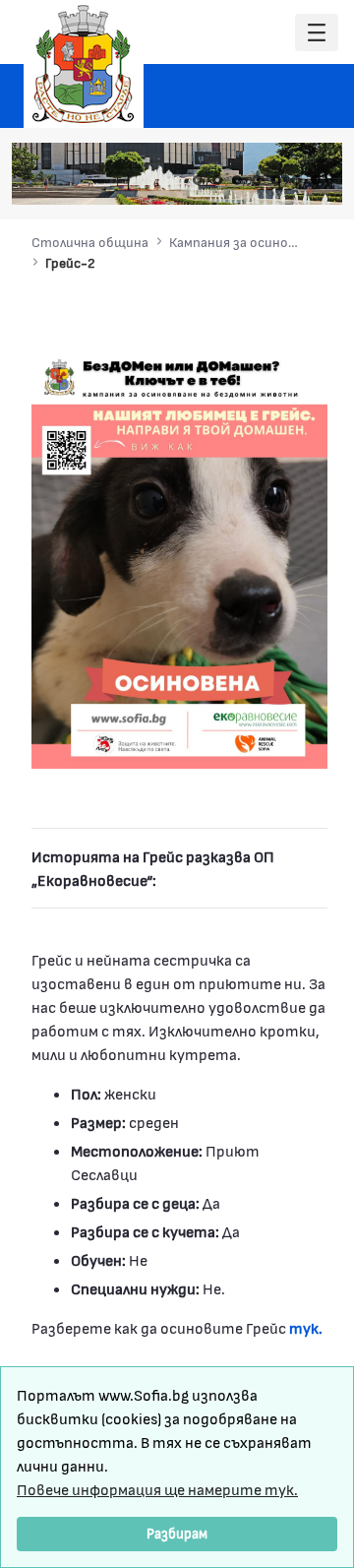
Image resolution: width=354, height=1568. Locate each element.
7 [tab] (316, 180)
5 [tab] (276, 180)
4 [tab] (257, 180)
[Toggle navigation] (316, 33)
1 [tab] (198, 180)
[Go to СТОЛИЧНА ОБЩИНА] (83, 64)
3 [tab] (237, 180)
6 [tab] (296, 180)
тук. (306, 1327)
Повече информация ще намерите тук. (157, 1488)
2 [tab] (217, 180)
